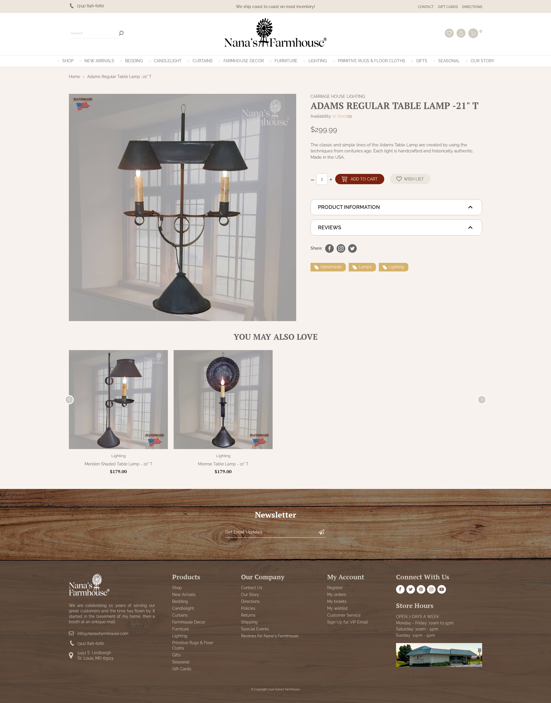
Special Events (255, 629)
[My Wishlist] (449, 33)
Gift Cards (448, 7)
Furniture (286, 61)
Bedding (134, 61)
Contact (426, 7)
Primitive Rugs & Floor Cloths (371, 61)
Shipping (249, 622)
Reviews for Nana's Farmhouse (269, 636)
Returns (248, 615)
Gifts (421, 61)
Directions (472, 7)
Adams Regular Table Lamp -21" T (119, 76)
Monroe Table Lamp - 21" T (223, 464)
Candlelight (168, 61)
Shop (67, 61)
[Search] (121, 33)
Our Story (482, 61)
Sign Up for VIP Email (347, 622)
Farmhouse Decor (244, 61)
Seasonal (449, 61)
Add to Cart (364, 178)
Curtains (203, 61)
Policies (248, 608)
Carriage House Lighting (338, 96)
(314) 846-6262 (90, 643)
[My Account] (461, 33)
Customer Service (343, 615)
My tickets (336, 601)
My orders (336, 594)
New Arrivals (99, 61)
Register (335, 587)
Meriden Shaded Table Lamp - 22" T (118, 464)
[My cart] (473, 33)
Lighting (318, 61)
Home (74, 76)
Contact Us (251, 587)
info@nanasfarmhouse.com (102, 633)
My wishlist (337, 608)
